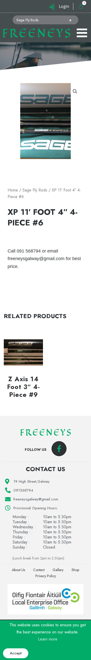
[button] (75, 91)
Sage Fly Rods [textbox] (44, 20)
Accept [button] (15, 653)
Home (13, 190)
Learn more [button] (47, 639)
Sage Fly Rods (34, 190)
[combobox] (45, 19)
